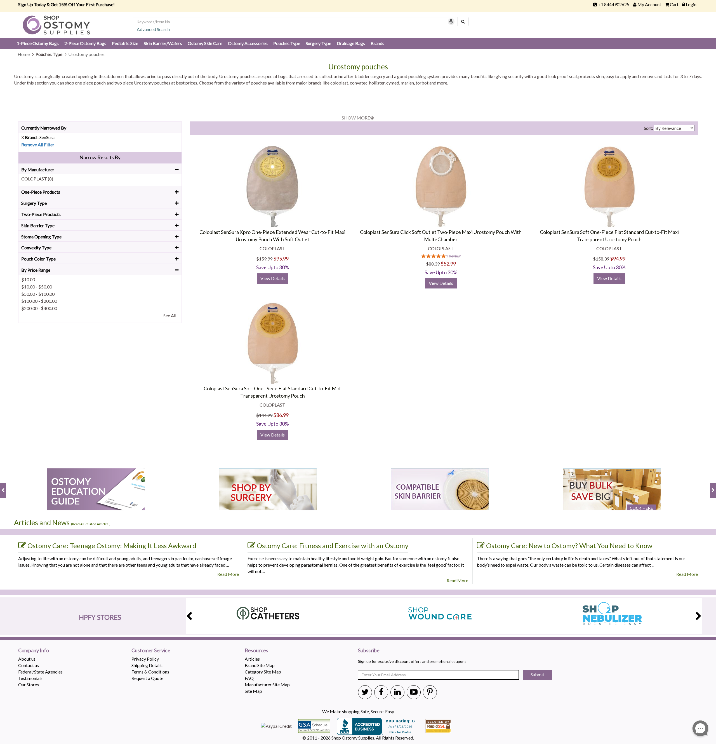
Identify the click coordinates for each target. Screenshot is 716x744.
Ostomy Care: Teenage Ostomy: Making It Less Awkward (111, 545)
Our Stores (28, 684)
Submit (537, 674)
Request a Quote (147, 678)
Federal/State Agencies (40, 671)
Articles (252, 658)
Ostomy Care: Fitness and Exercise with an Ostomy (332, 545)
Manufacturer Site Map (267, 684)
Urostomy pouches (358, 67)
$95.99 (281, 258)
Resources (256, 650)
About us (27, 658)
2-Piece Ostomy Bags (85, 43)
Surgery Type (318, 43)
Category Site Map (263, 671)
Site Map (253, 691)
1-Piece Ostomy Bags (38, 43)
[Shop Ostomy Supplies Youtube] (414, 691)
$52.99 (448, 263)
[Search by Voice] (451, 21)
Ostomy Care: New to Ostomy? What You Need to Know (569, 545)
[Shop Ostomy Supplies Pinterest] (430, 691)
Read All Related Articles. (90, 524)
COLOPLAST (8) (37, 178)
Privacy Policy (145, 658)
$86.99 (281, 415)
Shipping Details (146, 665)
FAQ (249, 678)
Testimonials (30, 678)
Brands (377, 43)
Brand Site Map (260, 665)
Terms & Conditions (150, 671)
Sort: (648, 128)
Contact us (28, 665)
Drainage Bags (351, 43)
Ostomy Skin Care (205, 43)
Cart (674, 4)
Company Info (33, 650)
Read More (228, 574)
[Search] (463, 21)
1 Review (453, 256)
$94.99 (617, 258)
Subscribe (369, 650)
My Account (649, 4)
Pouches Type (286, 43)
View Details (272, 278)
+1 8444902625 (613, 4)
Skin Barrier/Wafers (163, 43)
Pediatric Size (125, 43)
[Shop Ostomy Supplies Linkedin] (397, 691)
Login (691, 4)
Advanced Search (153, 29)
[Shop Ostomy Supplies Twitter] (365, 691)
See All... (171, 315)
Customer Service (150, 650)
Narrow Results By (100, 157)
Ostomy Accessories (248, 43)
